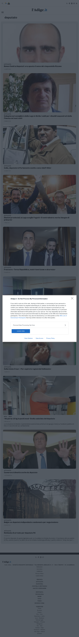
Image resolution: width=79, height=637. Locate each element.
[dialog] (39, 318)
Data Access (39, 338)
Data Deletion (28, 338)
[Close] (73, 299)
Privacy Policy (50, 338)
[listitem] (39, 325)
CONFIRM (21, 331)
